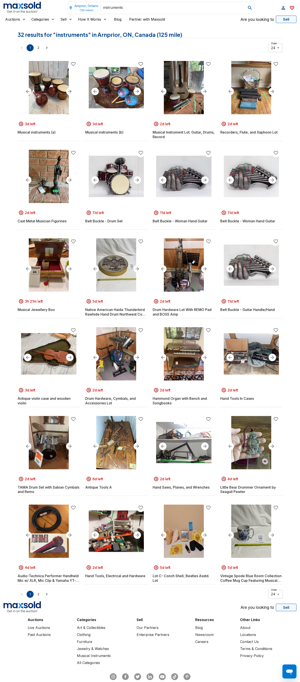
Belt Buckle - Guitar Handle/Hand (247, 309)
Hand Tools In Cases (237, 398)
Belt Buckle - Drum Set (104, 221)
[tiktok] (174, 676)
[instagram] (113, 676)
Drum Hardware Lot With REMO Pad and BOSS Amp (182, 311)
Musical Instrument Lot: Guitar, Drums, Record (184, 134)
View (274, 43)
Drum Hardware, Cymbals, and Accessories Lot (110, 400)
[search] (250, 8)
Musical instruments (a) (37, 132)
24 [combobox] (273, 48)
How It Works (89, 19)
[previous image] (27, 91)
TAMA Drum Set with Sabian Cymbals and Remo (48, 489)
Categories (40, 19)
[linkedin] (150, 676)
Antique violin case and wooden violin (44, 400)
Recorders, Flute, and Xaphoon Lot (249, 132)
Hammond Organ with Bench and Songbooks (180, 400)
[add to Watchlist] (73, 64)
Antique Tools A (98, 487)
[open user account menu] (283, 8)
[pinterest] (187, 676)
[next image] (70, 91)
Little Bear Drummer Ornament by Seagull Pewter (248, 489)
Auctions (12, 19)
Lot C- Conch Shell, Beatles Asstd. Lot (181, 578)
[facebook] (125, 676)
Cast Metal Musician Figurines (42, 221)
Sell (63, 19)
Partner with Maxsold (147, 19)
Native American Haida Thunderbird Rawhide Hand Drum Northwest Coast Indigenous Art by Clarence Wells (116, 312)
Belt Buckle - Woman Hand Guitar (180, 221)
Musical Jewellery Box (36, 309)
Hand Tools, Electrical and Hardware (115, 576)
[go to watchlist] (292, 8)
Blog (117, 19)
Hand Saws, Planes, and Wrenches (181, 487)
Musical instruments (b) (104, 132)
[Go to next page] (46, 47)
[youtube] (162, 676)
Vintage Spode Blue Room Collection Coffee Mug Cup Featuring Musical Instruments (251, 578)
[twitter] (137, 676)
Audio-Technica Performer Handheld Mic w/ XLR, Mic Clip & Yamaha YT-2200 (48, 578)
